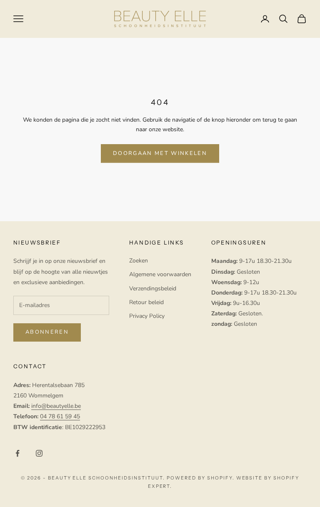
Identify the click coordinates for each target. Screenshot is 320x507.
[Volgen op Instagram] (39, 453)
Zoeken (138, 261)
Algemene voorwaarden (160, 274)
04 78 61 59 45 (60, 416)
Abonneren (47, 332)
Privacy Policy (147, 316)
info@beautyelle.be (56, 406)
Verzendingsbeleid (152, 288)
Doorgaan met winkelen (160, 153)
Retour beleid (146, 302)
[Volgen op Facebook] (17, 453)
